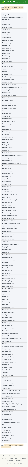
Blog (16, 458)
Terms (16, 456)
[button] (25, 1)
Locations (23, 458)
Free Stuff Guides (11, 463)
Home (5, 456)
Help (10, 456)
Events (11, 458)
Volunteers (19, 460)
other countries (6, 9)
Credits (20, 463)
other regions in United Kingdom (14, 7)
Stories (4, 458)
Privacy (23, 456)
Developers (10, 460)
